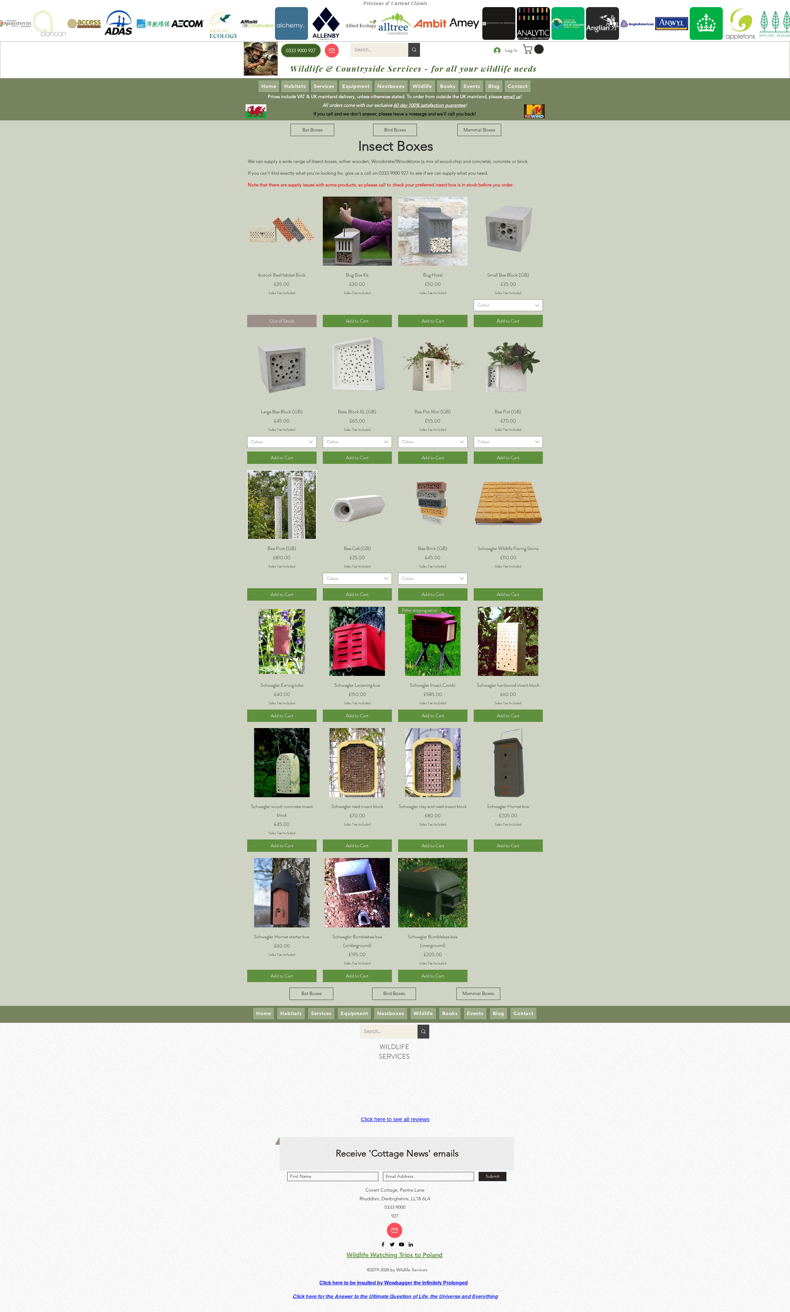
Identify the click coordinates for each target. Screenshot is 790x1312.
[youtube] (401, 1244)
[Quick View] (282, 231)
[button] (534, 49)
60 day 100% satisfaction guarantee (429, 105)
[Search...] (414, 50)
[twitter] (392, 1244)
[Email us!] (395, 1230)
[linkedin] (411, 1244)
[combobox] (508, 305)
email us (511, 96)
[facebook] (383, 1244)
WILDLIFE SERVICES (394, 1051)
